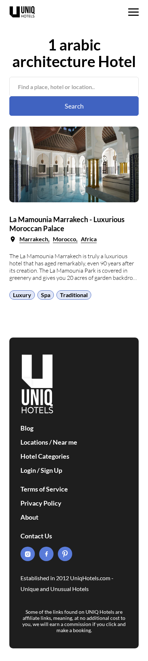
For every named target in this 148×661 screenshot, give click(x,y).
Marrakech (33, 238)
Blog (26, 428)
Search (74, 106)
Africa (89, 238)
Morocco (64, 238)
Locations (34, 442)
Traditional (74, 294)
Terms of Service (44, 489)
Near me (65, 442)
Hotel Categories (44, 456)
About (29, 517)
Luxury (22, 294)
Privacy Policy (40, 503)
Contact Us (36, 536)
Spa (45, 294)
